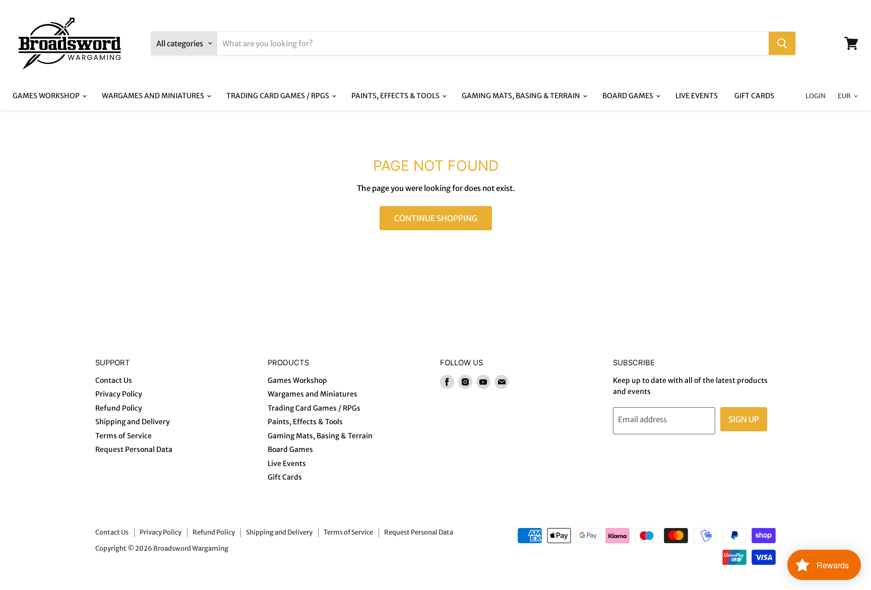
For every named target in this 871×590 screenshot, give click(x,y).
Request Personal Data (133, 449)
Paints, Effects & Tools (396, 95)
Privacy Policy (118, 394)
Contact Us (113, 380)
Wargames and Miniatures (154, 95)
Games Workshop (47, 95)
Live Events (696, 95)
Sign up (743, 419)
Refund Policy (118, 408)
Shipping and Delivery (132, 421)
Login (815, 96)
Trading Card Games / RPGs (278, 95)
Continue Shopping (435, 218)
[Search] (782, 43)
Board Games (628, 95)
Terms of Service (123, 435)
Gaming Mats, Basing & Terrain (522, 95)
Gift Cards (754, 95)
